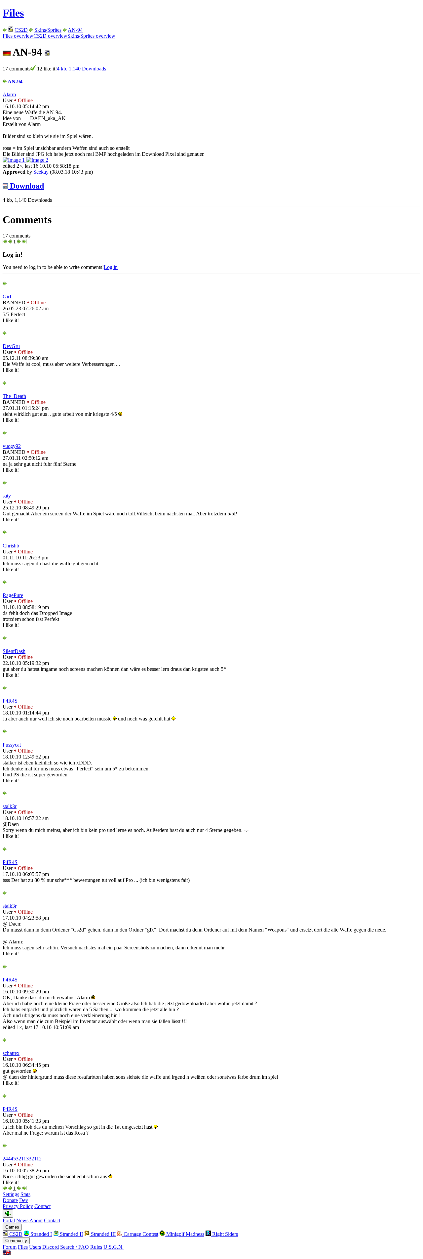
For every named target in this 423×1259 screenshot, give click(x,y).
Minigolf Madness (184, 1234)
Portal (9, 1220)
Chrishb (11, 545)
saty (7, 496)
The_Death (14, 396)
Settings (11, 1194)
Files (13, 13)
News (22, 1220)
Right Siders (224, 1234)
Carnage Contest (140, 1234)
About (36, 1220)
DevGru (11, 346)
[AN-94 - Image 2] (37, 160)
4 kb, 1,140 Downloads (81, 68)
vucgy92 (12, 446)
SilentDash (14, 651)
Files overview (18, 36)
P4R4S (10, 701)
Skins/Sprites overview (91, 36)
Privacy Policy (18, 1206)
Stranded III (103, 1234)
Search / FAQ (74, 1247)
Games (12, 1227)
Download (26, 186)
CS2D (21, 30)
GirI (7, 296)
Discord (50, 1247)
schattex (11, 1053)
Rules (96, 1247)
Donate (10, 1200)
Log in (111, 267)
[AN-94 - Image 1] (14, 160)
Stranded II (70, 1234)
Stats (25, 1194)
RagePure (13, 595)
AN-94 (75, 30)
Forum (10, 1247)
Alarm (9, 94)
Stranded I (40, 1234)
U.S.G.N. (113, 1247)
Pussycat (12, 745)
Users (35, 1247)
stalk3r (10, 806)
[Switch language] (7, 1253)
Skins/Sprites (47, 30)
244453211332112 (22, 1158)
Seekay (41, 172)
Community (16, 1240)
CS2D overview (50, 36)
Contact (42, 1206)
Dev (23, 1200)
